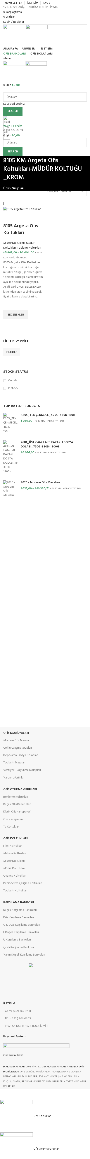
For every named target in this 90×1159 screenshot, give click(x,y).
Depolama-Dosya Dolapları (20, 755)
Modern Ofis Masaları (16, 740)
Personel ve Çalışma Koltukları (22, 883)
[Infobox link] (45, 544)
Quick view (8, 324)
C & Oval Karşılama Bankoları (21, 924)
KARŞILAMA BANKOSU (18, 902)
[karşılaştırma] (8, 217)
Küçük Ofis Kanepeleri (17, 804)
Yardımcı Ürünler (13, 777)
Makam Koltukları (14, 853)
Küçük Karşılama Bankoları (20, 910)
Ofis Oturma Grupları (20, 789)
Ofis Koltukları (15, 838)
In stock (13, 388)
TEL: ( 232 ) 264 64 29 (18, 1018)
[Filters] (5, 1094)
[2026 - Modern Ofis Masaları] (10, 488)
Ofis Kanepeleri (13, 819)
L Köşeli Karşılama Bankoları (21, 932)
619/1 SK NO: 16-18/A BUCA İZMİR (26, 1026)
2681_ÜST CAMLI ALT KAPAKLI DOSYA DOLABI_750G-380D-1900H (47, 444)
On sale (12, 381)
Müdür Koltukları (14, 868)
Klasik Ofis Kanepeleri (17, 811)
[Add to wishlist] (8, 304)
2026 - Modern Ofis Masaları (40, 482)
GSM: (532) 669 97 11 (18, 1011)
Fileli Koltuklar (12, 845)
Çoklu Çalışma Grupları (17, 747)
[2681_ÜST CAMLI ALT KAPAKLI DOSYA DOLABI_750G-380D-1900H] (10, 457)
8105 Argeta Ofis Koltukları (20, 229)
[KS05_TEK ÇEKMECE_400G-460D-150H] (10, 423)
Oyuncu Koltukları (14, 875)
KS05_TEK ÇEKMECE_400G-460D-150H (48, 415)
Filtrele (11, 352)
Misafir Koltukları (14, 243)
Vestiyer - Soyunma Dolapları (22, 770)
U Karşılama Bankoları (17, 939)
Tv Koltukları (11, 826)
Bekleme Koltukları (15, 796)
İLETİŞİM (9, 1003)
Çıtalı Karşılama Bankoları (19, 947)
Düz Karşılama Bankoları (18, 917)
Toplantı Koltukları (29, 247)
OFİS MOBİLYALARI (16, 733)
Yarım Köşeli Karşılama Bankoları (24, 954)
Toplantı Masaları (14, 762)
